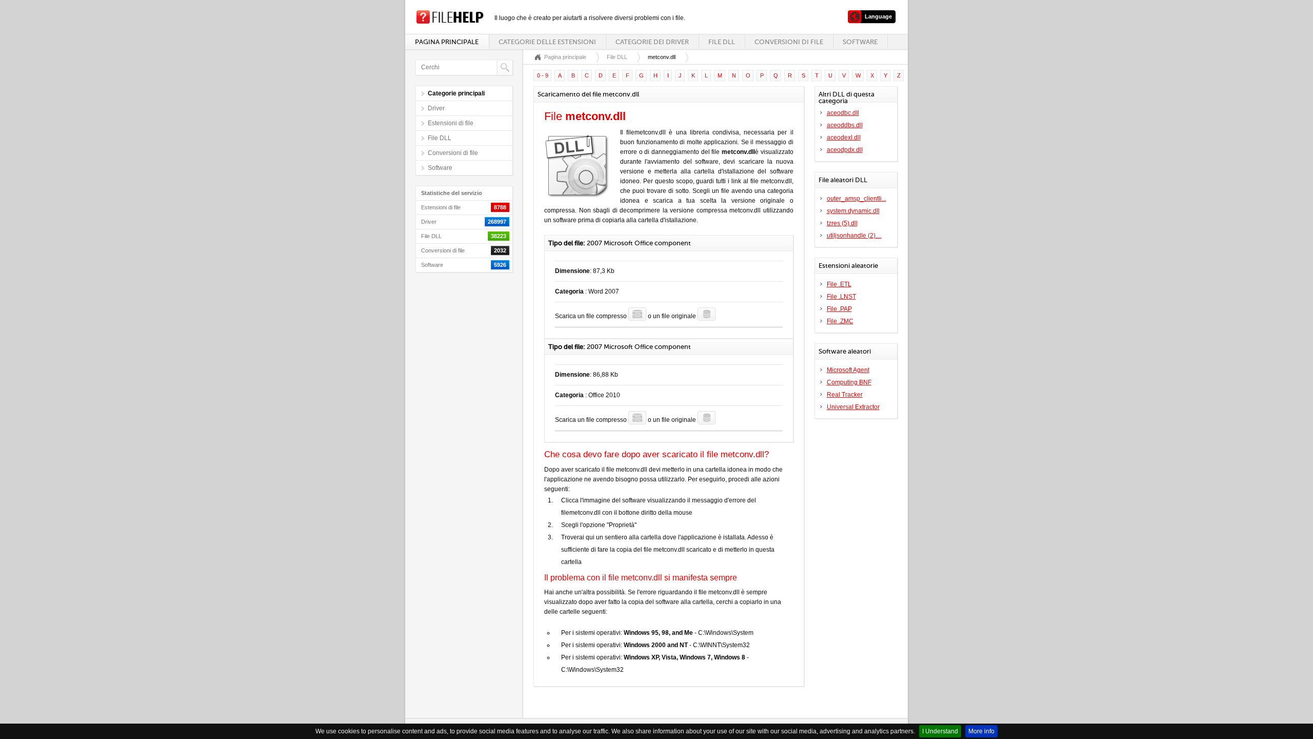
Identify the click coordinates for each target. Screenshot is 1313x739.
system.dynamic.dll (853, 211)
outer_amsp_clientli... (856, 198)
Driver (436, 108)
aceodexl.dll (844, 137)
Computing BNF (849, 382)
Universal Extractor (853, 407)
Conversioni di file (788, 42)
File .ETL (839, 284)
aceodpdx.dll (845, 149)
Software (860, 42)
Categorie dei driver (652, 42)
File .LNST (841, 296)
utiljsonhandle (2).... (854, 235)
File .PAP (839, 309)
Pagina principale (447, 42)
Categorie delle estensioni (547, 42)
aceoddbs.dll (845, 125)
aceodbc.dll (843, 112)
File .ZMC (840, 321)
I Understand (940, 731)
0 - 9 (542, 75)
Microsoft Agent (848, 370)
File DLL (721, 42)
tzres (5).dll (842, 223)
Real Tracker (845, 394)
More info (981, 731)
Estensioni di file (450, 123)
